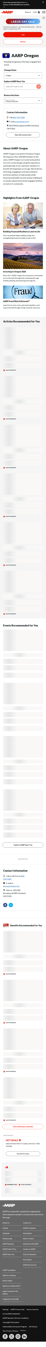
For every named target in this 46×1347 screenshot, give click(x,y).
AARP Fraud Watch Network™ (16, 301)
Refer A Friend (28, 1238)
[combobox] (23, 87)
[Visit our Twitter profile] (11, 905)
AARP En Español (29, 1228)
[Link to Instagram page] (18, 1336)
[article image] (23, 228)
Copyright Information (11, 1322)
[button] (44, 12)
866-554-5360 (19, 117)
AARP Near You (8, 1254)
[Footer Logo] (23, 1205)
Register (28, 12)
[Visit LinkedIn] (24, 1336)
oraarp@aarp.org (22, 121)
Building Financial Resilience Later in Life (21, 231)
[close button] (44, 18)
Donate (5, 1228)
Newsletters (27, 1233)
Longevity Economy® (11, 1299)
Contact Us (27, 1223)
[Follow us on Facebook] (5, 905)
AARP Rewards (8, 1244)
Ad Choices (33, 1327)
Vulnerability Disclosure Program (15, 1327)
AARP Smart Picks (9, 1249)
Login (35, 12)
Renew (23, 42)
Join (23, 35)
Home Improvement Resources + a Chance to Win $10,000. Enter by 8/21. (16, 3)
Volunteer (6, 1233)
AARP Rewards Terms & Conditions (16, 1318)
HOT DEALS (12, 1140)
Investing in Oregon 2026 (14, 271)
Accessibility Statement (11, 1314)
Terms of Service (32, 1309)
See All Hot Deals (23, 1154)
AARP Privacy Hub (17, 1309)
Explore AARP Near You (14, 81)
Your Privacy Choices (10, 1331)
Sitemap (6, 1309)
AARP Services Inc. (30, 1265)
